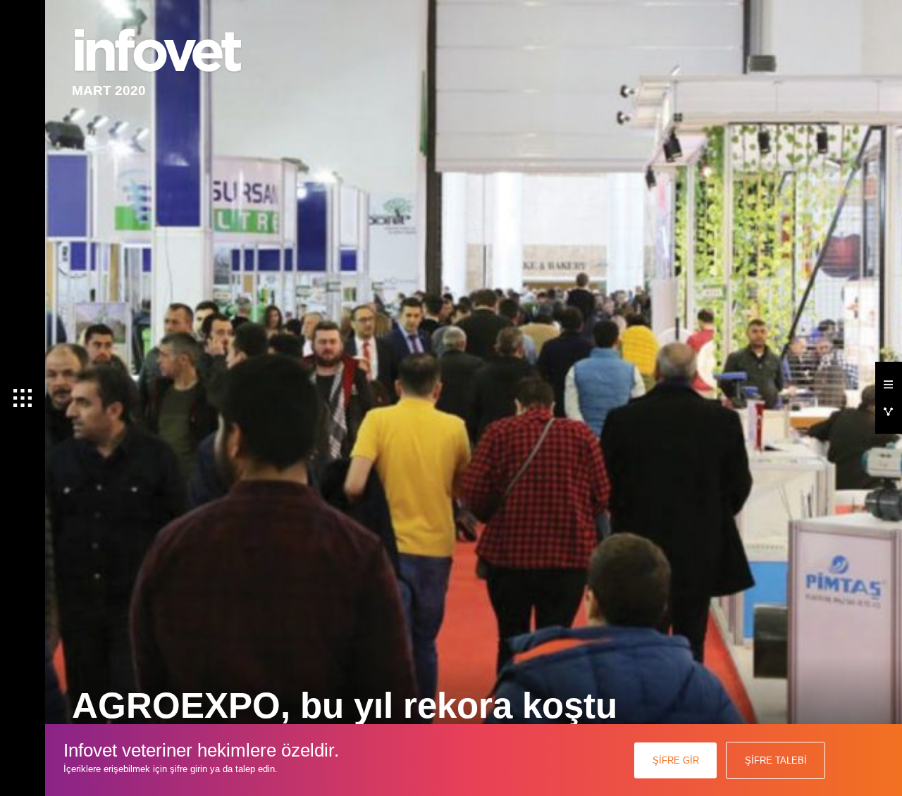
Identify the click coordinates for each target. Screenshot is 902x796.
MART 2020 (109, 90)
